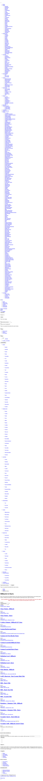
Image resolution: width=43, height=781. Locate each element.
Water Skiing (7, 50)
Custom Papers (7, 106)
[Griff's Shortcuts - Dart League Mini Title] (8, 673)
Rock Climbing (7, 46)
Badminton (7, 56)
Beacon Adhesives (8, 123)
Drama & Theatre (8, 64)
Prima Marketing (8, 236)
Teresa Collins (7, 275)
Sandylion (7, 253)
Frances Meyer (7, 171)
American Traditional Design (10, 118)
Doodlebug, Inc (7, 158)
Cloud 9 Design (8, 138)
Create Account (5, 764)
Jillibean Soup (7, 185)
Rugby (6, 23)
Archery (6, 55)
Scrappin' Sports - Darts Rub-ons (9, 716)
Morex (6, 216)
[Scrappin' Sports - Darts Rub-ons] (6, 714)
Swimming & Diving (8, 26)
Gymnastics (7, 17)
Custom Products (6, 105)
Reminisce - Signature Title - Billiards (11, 703)
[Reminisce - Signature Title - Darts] (7, 707)
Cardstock (4, 109)
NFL (6, 221)
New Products (5, 755)
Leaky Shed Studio (8, 197)
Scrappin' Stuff (7, 260)
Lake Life (6, 42)
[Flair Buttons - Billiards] (5, 667)
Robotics (6, 72)
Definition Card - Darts (7, 663)
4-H (5, 74)
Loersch (6, 203)
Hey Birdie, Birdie (8, 178)
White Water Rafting (8, 52)
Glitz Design (7, 172)
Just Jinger (7, 189)
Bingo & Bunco (8, 79)
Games (4, 77)
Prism (6, 237)
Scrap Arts (7, 254)
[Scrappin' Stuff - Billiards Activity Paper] (8, 721)
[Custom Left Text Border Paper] (12, 633)
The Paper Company (8, 278)
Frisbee (6, 67)
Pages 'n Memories (8, 224)
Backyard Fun (7, 89)
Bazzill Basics (7, 122)
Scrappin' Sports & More (9, 259)
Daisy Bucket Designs (9, 148)
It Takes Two (7, 181)
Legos (6, 83)
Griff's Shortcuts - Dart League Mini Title (12, 676)
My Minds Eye (7, 219)
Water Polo (7, 30)
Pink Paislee (7, 233)
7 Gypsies (6, 112)
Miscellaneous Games (9, 84)
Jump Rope (7, 69)
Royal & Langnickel (8, 249)
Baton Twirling (7, 57)
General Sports (7, 15)
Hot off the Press (8, 179)
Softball (6, 25)
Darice (6, 151)
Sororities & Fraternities (9, 102)
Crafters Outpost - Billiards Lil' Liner (11, 622)
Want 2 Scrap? (7, 287)
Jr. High (6, 96)
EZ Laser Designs (8, 166)
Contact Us (5, 773)
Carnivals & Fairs (8, 91)
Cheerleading (7, 10)
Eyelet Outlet (7, 165)
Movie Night (7, 93)
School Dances (7, 100)
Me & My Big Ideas (8, 211)
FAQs (4, 772)
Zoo (5, 94)
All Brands (5, 757)
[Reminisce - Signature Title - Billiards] (7, 700)
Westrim (6, 290)
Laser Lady (7, 195)
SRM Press (7, 267)
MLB (6, 214)
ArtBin (6, 120)
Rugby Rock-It (7, 250)
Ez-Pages (4, 292)
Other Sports (7, 21)
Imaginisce (7, 180)
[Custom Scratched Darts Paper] (6, 646)
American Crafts (8, 117)
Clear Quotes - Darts (6, 615)
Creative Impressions (8, 145)
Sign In (1, 308)
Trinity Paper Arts (8, 282)
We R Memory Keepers (9, 288)
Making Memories (8, 205)
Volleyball (7, 29)
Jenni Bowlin (7, 184)
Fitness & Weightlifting (9, 66)
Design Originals (8, 153)
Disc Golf (6, 63)
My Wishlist (5, 763)
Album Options (7, 115)
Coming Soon (7, 294)
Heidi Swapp (7, 177)
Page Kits (4, 104)
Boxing (6, 9)
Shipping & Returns (6, 770)
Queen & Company (8, 240)
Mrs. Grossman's (8, 218)
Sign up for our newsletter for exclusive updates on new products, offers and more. (15, 736)
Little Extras (7, 201)
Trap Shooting (7, 48)
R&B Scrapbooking (8, 242)
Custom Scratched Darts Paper (9, 649)
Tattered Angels (7, 272)
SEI (5, 262)
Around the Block (8, 119)
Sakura (6, 252)
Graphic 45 (7, 173)
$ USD (6, 340)
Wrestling (6, 32)
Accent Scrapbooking (9, 113)
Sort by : (1, 602)
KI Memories (7, 193)
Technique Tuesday (8, 274)
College (6, 98)
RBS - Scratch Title (6, 696)
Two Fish (6, 285)
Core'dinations (7, 140)
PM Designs (7, 235)
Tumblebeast (7, 284)
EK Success (7, 161)
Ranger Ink (7, 243)
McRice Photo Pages (8, 210)
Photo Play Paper (8, 229)
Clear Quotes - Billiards (7, 609)
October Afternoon (8, 222)
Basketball (7, 7)
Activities (4, 54)
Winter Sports (7, 31)
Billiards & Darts (8, 78)
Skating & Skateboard (9, 47)
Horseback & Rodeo (8, 68)
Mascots (6, 103)
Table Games (7, 85)
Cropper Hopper (8, 147)
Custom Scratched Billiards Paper (10, 642)
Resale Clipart (7, 246)
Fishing (6, 36)
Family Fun (5, 87)
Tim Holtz (7, 280)
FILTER (1, 605)
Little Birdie (7, 200)
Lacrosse (6, 19)
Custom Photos (7, 108)
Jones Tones (7, 186)
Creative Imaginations (9, 144)
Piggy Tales (7, 230)
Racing (6, 22)
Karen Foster (7, 192)
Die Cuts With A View (9, 155)
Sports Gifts (7, 296)
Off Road (6, 44)
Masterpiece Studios (8, 207)
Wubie (6, 291)
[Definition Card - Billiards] (5, 653)
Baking (6, 90)
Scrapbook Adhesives (9, 257)
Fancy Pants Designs (8, 167)
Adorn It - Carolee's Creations (10, 114)
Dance (6, 61)
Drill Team (7, 65)
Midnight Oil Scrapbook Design (10, 212)
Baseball (6, 6)
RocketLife (7, 247)
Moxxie (6, 217)
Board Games (7, 80)
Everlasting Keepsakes (9, 163)
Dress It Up (7, 159)
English (6, 338)
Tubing (6, 49)
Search (12, 585)
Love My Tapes (8, 204)
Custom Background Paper (8, 629)
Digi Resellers (7, 156)
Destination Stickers (8, 154)
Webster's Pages (8, 289)
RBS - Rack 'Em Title (6, 690)
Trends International (8, 281)
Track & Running (8, 28)
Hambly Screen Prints (9, 176)
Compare (4, 762)
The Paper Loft (7, 279)
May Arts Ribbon (8, 208)
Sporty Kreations (8, 266)
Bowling (6, 8)
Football (6, 14)
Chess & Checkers (8, 82)
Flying (6, 37)
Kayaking (6, 41)
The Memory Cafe (8, 277)
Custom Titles (7, 107)
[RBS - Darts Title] (4, 680)
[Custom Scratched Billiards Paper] (6, 640)
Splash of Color (7, 264)
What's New (7, 293)
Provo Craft (7, 239)
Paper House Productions (9, 226)
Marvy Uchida (7, 206)
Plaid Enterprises (8, 234)
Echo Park (7, 160)
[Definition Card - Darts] (5, 660)
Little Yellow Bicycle (8, 202)
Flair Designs (7, 169)
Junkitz (6, 188)
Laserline (6, 196)
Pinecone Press (7, 232)
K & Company (7, 190)
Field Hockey (7, 13)
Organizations (5, 73)
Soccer (6, 24)
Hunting (6, 39)
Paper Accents (7, 225)
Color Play (7, 139)
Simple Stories (7, 263)
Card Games (7, 81)
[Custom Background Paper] (5, 626)
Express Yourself (8, 164)
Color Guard (7, 60)
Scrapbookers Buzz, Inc (9, 258)
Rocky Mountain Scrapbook (10, 248)
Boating (6, 34)
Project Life (7, 238)
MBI (6, 209)
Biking (6, 58)
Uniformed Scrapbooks (9, 286)
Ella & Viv (7, 162)
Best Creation (7, 125)
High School (7, 97)
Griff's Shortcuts (8, 175)
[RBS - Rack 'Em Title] (4, 687)
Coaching (6, 59)
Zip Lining (7, 53)
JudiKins (6, 187)
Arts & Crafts (7, 88)
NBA (6, 220)
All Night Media (8, 116)
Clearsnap (6, 137)
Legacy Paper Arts (8, 198)
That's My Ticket (8, 276)
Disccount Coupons (6, 771)
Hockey (6, 18)
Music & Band (7, 70)
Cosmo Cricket (7, 141)
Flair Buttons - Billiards (7, 669)
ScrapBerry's (7, 255)
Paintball (6, 45)
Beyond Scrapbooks (8, 126)
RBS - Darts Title (5, 683)
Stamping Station (8, 268)
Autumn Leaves (8, 121)
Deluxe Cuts (7, 152)
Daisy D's (6, 149)
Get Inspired (7, 297)
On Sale (6, 295)
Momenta (6, 215)
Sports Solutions (8, 265)
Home (4, 4)
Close (2, 317)
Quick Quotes (7, 241)
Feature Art (7, 168)
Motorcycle (7, 43)
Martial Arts (7, 20)
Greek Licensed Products (9, 174)
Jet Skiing (6, 40)
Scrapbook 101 (7, 256)
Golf (6, 16)
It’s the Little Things (8, 182)
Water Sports (7, 51)
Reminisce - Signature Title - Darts (10, 710)
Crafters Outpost (8, 142)
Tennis (6, 27)
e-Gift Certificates (6, 110)
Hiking (6, 38)
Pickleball (6, 71)
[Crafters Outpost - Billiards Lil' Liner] (7, 619)
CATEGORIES (3, 342)
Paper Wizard (7, 227)
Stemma (6, 269)
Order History (5, 761)
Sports (4, 5)
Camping (6, 35)
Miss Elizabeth (7, 213)
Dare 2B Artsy (7, 150)
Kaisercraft (7, 191)
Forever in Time (8, 170)
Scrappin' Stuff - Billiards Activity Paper (12, 723)
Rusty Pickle (7, 251)
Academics (7, 99)
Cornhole (6, 92)
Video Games (7, 86)
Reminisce (7, 245)
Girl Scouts (7, 76)
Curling (6, 12)
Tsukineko (7, 283)
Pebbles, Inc (7, 228)
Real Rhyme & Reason (9, 244)
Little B (6, 199)
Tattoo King (7, 273)
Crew (6, 11)
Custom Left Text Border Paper (9, 636)
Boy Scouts (7, 75)
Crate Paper (7, 143)
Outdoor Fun (5, 33)
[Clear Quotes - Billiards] (5, 606)
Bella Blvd (7, 124)
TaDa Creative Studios (9, 271)
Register (5, 308)
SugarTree (7, 270)
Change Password (6, 765)
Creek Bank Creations (9, 146)
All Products (5, 754)
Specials (4, 756)
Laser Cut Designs (8, 194)
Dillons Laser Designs (9, 157)
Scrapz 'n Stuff (7, 261)
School (4, 95)
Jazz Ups (6, 183)
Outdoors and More (8, 223)
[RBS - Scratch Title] (4, 694)
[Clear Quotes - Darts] (4, 613)
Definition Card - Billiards (8, 656)
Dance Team (7, 62)
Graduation (7, 101)
